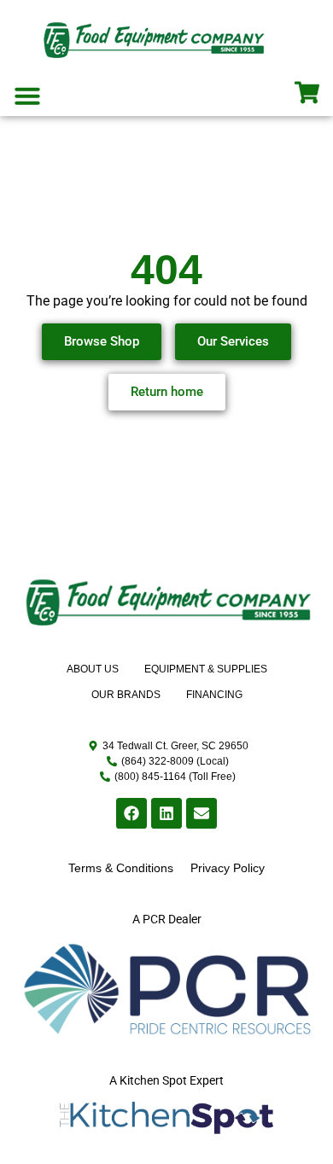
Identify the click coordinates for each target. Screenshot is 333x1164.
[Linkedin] (166, 813)
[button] (27, 95)
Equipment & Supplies (205, 669)
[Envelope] (201, 813)
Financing (214, 695)
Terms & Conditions (120, 868)
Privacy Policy (227, 868)
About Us (93, 669)
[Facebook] (131, 813)
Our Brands (126, 695)
